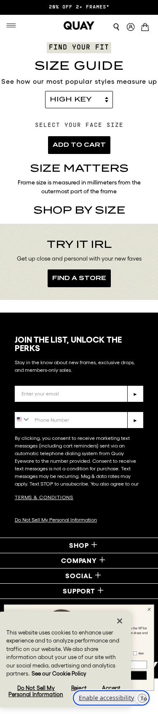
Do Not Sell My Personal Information (56, 519)
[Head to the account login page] (130, 27)
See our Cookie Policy (59, 673)
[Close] (119, 621)
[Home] (79, 25)
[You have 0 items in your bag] (146, 28)
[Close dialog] (149, 609)
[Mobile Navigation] (13, 25)
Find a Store (79, 278)
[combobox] (22, 419)
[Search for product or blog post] (116, 27)
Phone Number (39, 405)
